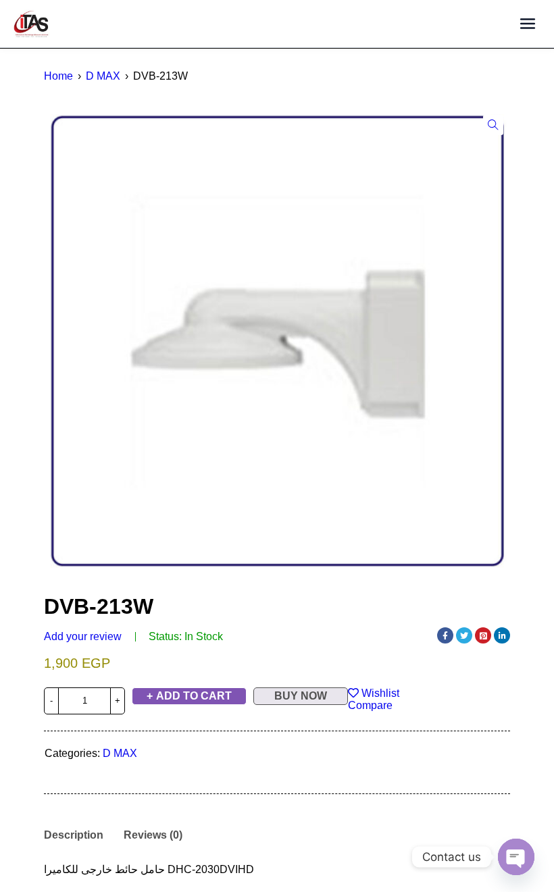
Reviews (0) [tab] (153, 835)
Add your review (83, 636)
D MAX (103, 76)
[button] (493, 125)
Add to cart (194, 696)
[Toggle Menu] (527, 24)
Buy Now (300, 696)
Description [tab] (73, 835)
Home (58, 76)
